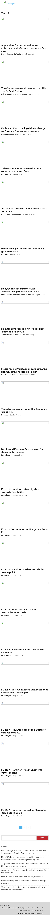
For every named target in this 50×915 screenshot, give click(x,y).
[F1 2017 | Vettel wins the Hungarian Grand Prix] (25, 514)
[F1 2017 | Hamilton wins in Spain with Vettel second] (25, 754)
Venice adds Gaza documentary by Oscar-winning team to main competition (23, 888)
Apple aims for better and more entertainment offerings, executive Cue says (23, 48)
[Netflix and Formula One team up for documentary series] (25, 434)
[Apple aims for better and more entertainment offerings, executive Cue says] (25, 30)
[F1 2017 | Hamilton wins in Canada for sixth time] (25, 634)
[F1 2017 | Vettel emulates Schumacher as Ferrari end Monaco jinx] (25, 674)
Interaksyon (6, 455)
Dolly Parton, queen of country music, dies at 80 (22, 877)
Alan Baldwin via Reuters (11, 134)
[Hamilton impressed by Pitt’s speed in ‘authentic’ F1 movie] (25, 313)
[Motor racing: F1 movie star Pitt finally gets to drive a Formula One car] (25, 233)
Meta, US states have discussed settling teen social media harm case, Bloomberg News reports (23, 858)
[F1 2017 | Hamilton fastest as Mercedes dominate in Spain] (25, 795)
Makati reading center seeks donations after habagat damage (24, 882)
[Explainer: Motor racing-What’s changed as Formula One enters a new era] (25, 113)
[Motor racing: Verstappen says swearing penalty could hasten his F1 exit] (25, 353)
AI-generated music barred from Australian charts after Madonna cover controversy (24, 865)
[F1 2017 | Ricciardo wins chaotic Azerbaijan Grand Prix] (25, 594)
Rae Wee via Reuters (9, 375)
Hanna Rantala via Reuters (12, 54)
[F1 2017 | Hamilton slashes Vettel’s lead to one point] (25, 554)
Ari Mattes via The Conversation (14, 94)
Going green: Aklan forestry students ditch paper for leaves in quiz (23, 871)
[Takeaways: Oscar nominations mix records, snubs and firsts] (25, 153)
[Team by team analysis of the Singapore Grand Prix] (25, 394)
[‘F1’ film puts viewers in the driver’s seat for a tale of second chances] (25, 193)
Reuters (4, 174)
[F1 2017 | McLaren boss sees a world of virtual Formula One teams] (25, 714)
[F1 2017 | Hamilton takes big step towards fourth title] (25, 474)
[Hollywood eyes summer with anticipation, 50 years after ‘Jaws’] (25, 273)
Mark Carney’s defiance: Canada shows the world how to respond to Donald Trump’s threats (24, 852)
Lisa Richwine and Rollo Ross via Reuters (17, 295)
